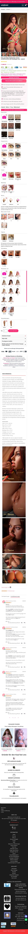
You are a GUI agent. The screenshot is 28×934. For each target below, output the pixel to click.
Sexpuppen (3, 9)
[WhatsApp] (26, 919)
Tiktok (14, 828)
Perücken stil (5, 268)
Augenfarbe (4, 141)
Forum (2, 812)
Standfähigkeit (5, 318)
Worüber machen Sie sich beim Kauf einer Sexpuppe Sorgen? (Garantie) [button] (12, 344)
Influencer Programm (14, 859)
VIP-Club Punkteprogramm (14, 856)
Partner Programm (14, 845)
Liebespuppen (14, 868)
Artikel (2, 809)
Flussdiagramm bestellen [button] (7, 341)
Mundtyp (3, 182)
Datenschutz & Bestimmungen (14, 843)
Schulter (3, 304)
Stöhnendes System (14, 848)
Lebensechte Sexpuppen (14, 874)
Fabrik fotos (14, 847)
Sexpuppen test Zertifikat (14, 77)
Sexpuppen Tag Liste (14, 851)
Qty (2, 330)
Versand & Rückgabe (14, 839)
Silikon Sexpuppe (14, 870)
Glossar (14, 853)
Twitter (14, 827)
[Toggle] (26, 923)
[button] (26, 32)
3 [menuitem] (15, 717)
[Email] (26, 916)
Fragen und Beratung (5, 810)
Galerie (14, 834)
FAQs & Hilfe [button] (4, 338)
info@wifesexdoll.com (6, 1)
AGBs (14, 842)
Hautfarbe (4, 112)
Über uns (14, 837)
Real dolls (14, 871)
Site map (14, 836)
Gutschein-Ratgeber (14, 861)
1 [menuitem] (12, 717)
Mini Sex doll (14, 878)
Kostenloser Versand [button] (6, 335)
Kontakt (14, 840)
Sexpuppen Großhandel (14, 858)
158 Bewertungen (11, 590)
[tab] (14, 336)
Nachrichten (3, 807)
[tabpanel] (14, 658)
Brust (2, 195)
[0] (25, 5)
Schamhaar (4, 248)
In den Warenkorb (13, 330)
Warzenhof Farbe (5, 211)
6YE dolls (8, 9)
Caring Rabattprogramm (14, 854)
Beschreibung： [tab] (7, 373)
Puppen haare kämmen (14, 850)
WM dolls (14, 873)
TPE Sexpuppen (14, 876)
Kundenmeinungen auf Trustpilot (14, 862)
